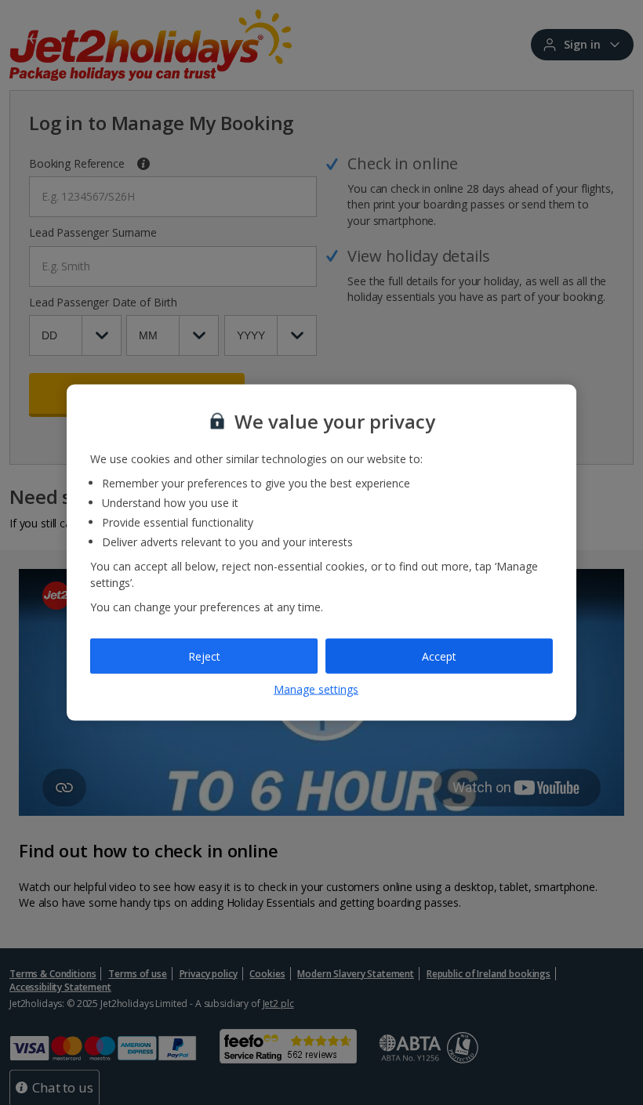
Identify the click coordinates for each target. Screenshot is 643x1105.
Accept (439, 655)
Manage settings (316, 689)
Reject (204, 655)
